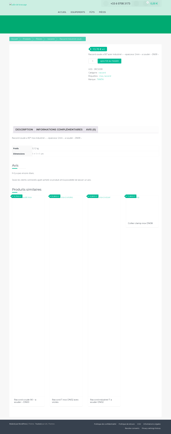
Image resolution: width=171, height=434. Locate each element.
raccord (50, 38)
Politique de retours (127, 424)
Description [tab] (24, 129)
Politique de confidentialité (105, 424)
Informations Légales (152, 424)
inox (101, 76)
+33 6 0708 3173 (120, 3)
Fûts (92, 12)
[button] (112, 12)
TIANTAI (100, 79)
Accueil (62, 12)
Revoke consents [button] (132, 428)
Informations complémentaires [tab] (59, 129)
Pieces (39, 38)
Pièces (102, 12)
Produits (27, 38)
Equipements (78, 12)
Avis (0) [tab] (91, 129)
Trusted (38, 424)
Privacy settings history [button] (151, 428)
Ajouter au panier (109, 61)
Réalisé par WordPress (18, 424)
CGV (139, 424)
